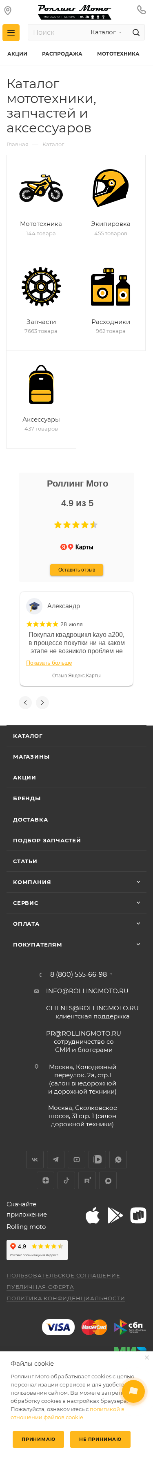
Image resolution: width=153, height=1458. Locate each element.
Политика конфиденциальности (66, 1298)
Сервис (25, 903)
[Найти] (135, 32)
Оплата (26, 923)
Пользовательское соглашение (63, 1275)
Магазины (31, 756)
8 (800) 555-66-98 (78, 974)
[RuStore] (138, 1215)
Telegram (55, 1159)
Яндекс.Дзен (45, 1180)
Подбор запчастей (47, 840)
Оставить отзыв (76, 570)
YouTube (76, 1159)
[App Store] (92, 1215)
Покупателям (37, 944)
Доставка (30, 819)
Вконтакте (35, 1159)
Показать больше (49, 662)
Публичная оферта (40, 1287)
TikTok (66, 1180)
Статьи (25, 861)
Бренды (27, 798)
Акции (24, 777)
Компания (32, 882)
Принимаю (38, 1439)
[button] (57, 524)
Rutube (87, 1180)
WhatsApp (118, 1159)
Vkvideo (97, 1159)
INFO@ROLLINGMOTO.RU (87, 991)
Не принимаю (100, 1439)
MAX (108, 1180)
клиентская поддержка (92, 1012)
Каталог (28, 735)
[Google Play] (115, 1215)
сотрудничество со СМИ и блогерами (83, 1041)
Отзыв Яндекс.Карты (76, 676)
